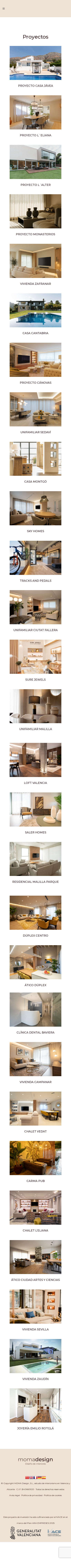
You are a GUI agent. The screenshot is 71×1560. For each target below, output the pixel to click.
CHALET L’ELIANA (35, 1230)
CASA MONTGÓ (35, 481)
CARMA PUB (36, 1181)
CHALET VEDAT (35, 1131)
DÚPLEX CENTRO (35, 935)
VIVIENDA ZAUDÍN (35, 1379)
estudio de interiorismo (45, 1483)
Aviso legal (14, 1495)
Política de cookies (53, 1495)
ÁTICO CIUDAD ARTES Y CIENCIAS (35, 1280)
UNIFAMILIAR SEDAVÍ (35, 432)
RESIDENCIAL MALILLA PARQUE (35, 881)
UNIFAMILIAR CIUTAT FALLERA (35, 630)
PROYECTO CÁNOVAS (35, 382)
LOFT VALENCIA (35, 783)
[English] (31, 1477)
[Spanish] (44, 1477)
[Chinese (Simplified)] (27, 1477)
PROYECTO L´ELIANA (35, 135)
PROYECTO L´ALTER (36, 185)
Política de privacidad (31, 1495)
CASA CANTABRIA (35, 333)
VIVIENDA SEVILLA (35, 1329)
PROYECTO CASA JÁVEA (35, 85)
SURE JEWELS (35, 679)
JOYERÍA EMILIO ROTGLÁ (35, 1428)
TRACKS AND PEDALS (35, 580)
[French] (35, 1477)
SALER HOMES (35, 832)
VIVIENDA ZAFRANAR (35, 283)
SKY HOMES (35, 531)
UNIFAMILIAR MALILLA (35, 729)
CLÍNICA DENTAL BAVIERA (35, 1032)
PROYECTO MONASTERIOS (35, 234)
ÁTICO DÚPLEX (35, 985)
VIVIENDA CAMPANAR (36, 1082)
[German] (40, 1477)
